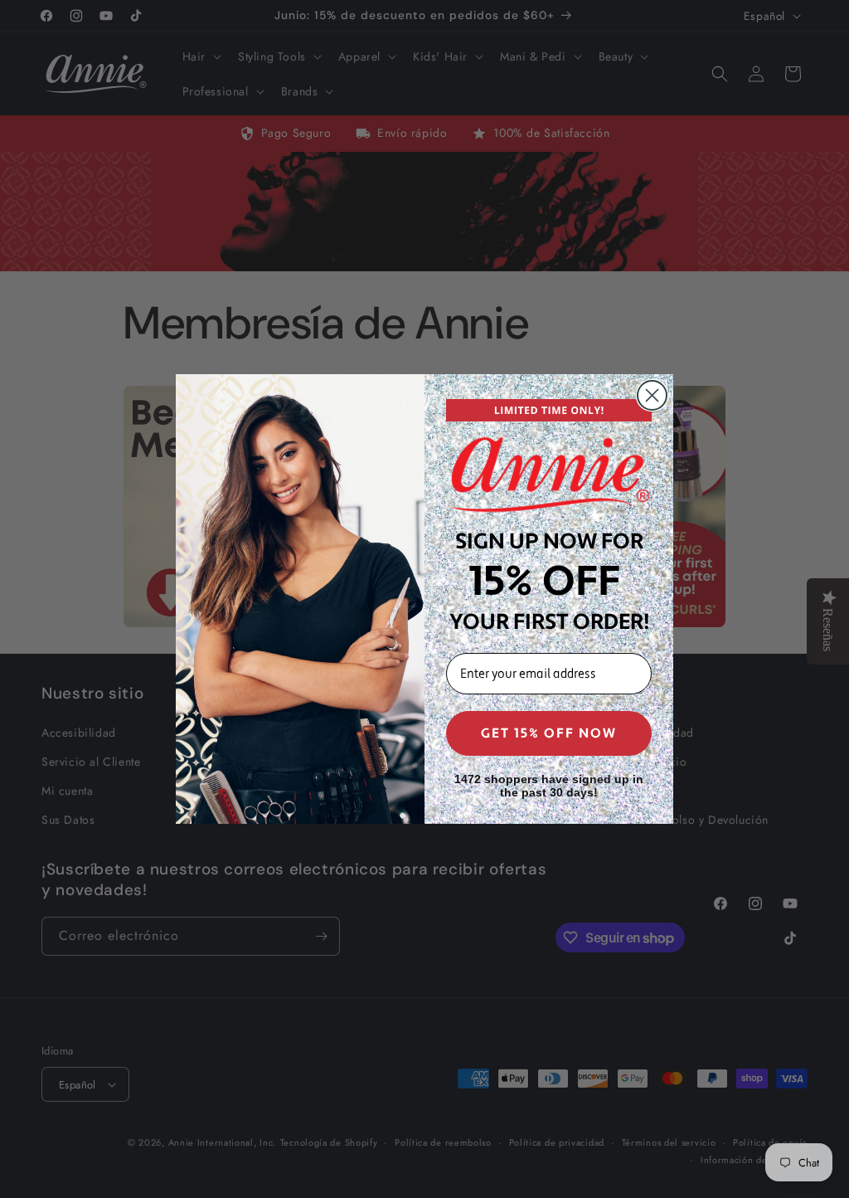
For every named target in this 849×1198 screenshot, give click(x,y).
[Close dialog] (652, 395)
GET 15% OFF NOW (549, 733)
